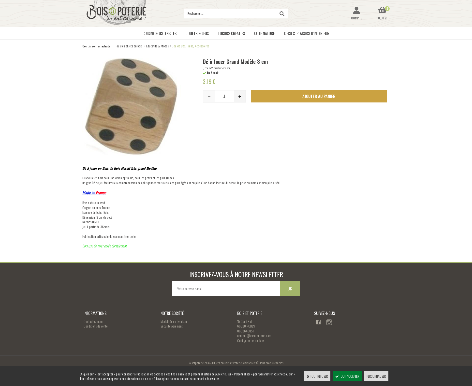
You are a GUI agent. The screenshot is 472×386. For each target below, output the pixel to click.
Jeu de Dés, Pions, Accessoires (191, 45)
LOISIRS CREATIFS (231, 33)
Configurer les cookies (250, 340)
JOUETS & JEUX (197, 33)
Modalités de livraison (174, 321)
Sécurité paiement (172, 326)
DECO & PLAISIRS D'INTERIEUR (306, 33)
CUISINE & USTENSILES (160, 33)
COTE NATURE (264, 33)
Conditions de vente (96, 326)
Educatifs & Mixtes (157, 45)
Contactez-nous (93, 321)
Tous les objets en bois (129, 45)
